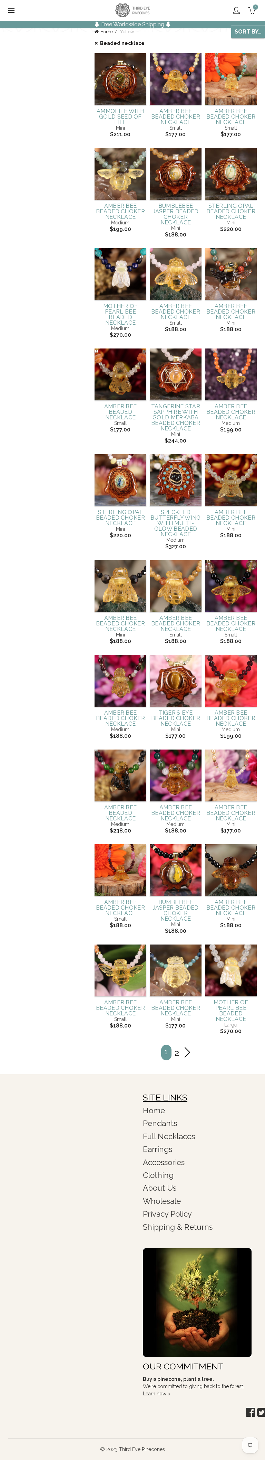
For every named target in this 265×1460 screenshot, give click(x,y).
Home (106, 31)
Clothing (158, 1175)
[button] (250, 1412)
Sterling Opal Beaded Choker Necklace (230, 211)
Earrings (157, 1149)
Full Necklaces (169, 1136)
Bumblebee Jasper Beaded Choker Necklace (176, 214)
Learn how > (156, 1393)
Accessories (164, 1162)
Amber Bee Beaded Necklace (120, 412)
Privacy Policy (167, 1213)
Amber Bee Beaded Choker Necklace (175, 117)
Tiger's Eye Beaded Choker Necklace (175, 718)
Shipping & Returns (178, 1226)
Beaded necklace (122, 43)
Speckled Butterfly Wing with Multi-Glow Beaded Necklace (175, 523)
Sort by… (248, 31)
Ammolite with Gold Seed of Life (120, 117)
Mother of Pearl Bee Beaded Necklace (120, 315)
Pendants (160, 1123)
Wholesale (162, 1201)
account (236, 10)
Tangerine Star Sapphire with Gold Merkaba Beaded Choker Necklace (175, 417)
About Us (159, 1187)
